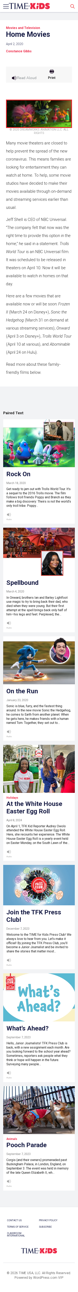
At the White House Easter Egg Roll (34, 807)
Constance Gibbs (19, 51)
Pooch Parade (26, 1145)
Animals (11, 1139)
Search (72, 6)
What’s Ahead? (27, 1028)
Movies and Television (23, 28)
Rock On (18, 474)
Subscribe (45, 1226)
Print (51, 78)
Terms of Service (18, 1226)
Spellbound (22, 582)
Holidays (12, 797)
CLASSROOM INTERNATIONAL (16, 1234)
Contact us (14, 1220)
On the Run (22, 691)
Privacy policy (48, 1220)
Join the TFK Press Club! (33, 915)
